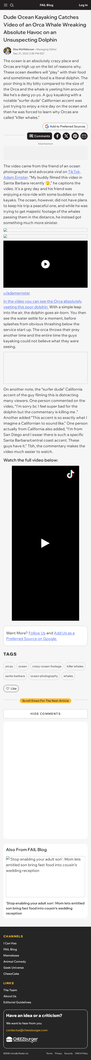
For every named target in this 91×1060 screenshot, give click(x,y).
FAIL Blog (46, 5)
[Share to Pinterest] (75, 136)
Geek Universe (13, 967)
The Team (10, 990)
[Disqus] (45, 782)
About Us (9, 996)
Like (14, 688)
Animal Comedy (14, 961)
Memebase (11, 955)
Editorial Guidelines (17, 1002)
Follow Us (37, 633)
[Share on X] (66, 136)
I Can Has (10, 943)
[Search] (12, 5)
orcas (9, 666)
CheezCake (11, 974)
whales (68, 676)
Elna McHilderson (23, 49)
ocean (22, 666)
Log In (83, 5)
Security (68, 1053)
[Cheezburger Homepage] (45, 1040)
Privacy (58, 1053)
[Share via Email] (84, 136)
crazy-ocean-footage (46, 666)
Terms (49, 1053)
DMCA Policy (81, 1053)
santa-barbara (15, 676)
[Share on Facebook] (57, 136)
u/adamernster (16, 293)
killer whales (75, 666)
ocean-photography (44, 676)
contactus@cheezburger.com (27, 1030)
